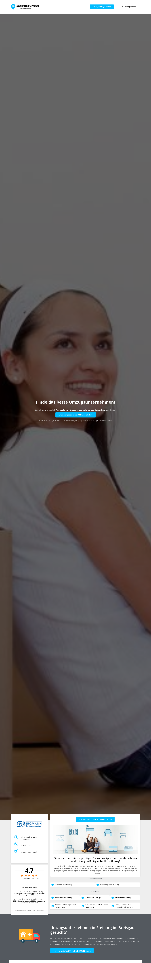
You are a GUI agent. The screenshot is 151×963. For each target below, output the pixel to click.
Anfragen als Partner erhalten (23, 910)
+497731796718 (26, 845)
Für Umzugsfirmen (128, 7)
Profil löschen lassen (38, 910)
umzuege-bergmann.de (29, 852)
